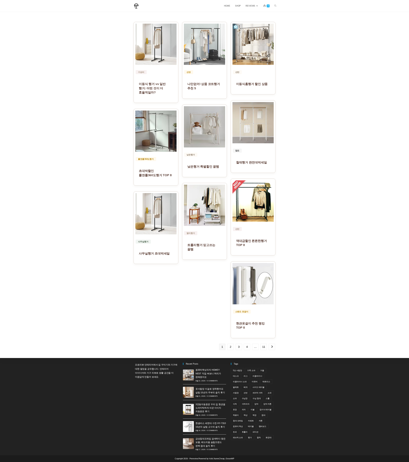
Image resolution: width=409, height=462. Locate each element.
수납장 (245, 398)
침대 (263, 415)
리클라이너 (257, 376)
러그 (245, 376)
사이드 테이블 (258, 387)
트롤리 (245, 432)
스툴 (268, 398)
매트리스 (266, 382)
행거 (250, 437)
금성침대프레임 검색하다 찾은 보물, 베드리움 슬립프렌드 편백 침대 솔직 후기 (211, 442)
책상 (245, 415)
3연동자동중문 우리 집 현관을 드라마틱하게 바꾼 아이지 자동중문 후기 (210, 408)
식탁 (235, 404)
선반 (245, 393)
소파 (269, 393)
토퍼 (235, 432)
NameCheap (219, 459)
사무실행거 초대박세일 (154, 253)
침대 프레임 (238, 421)
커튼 (261, 421)
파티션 (255, 432)
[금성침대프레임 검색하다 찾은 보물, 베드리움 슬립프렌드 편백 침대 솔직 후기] (188, 443)
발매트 (236, 387)
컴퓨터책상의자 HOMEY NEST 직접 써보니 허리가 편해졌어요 (208, 373)
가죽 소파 (251, 370)
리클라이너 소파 (240, 382)
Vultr (211, 459)
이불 (253, 409)
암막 (256, 404)
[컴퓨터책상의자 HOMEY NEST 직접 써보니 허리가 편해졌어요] (188, 375)
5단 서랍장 (237, 370)
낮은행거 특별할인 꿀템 (203, 166)
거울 (262, 370)
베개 (245, 387)
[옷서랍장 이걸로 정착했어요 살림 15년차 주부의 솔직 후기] (188, 392)
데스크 (236, 376)
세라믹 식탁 (257, 393)
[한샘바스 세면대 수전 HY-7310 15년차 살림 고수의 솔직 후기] (188, 426)
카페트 (251, 421)
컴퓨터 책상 (238, 426)
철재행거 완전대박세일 (251, 162)
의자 (244, 409)
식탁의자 (246, 404)
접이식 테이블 (265, 409)
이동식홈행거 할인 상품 (252, 84)
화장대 (268, 437)
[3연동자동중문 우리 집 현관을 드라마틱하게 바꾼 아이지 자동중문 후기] (188, 409)
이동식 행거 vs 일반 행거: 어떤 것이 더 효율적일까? (152, 88)
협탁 (259, 437)
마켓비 (255, 382)
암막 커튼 (267, 404)
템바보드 (262, 426)
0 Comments (212, 381)
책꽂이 (236, 415)
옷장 (235, 409)
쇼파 (235, 398)
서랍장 (236, 393)
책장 (254, 415)
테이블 (251, 426)
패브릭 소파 (238, 437)
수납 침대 (257, 398)
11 (263, 346)
